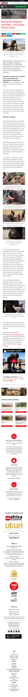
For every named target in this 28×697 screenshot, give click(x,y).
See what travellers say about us (14, 478)
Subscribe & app (14, 673)
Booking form (14, 667)
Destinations (14, 663)
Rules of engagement (14, 680)
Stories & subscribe (14, 671)
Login (14, 653)
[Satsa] (14, 596)
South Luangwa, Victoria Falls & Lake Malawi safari (6, 409)
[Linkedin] (19, 631)
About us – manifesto (14, 686)
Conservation (14, 676)
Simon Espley (17, 30)
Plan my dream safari (21, 6)
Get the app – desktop (14, 657)
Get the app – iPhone (14, 654)
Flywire (7, 468)
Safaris (14, 661)
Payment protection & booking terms (14, 669)
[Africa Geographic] (4, 3)
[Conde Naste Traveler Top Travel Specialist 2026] (14, 590)
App (14, 651)
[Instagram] (16, 631)
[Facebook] (9, 631)
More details (7, 411)
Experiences (14, 664)
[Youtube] (14, 631)
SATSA (12, 473)
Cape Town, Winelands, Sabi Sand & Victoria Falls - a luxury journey (21, 423)
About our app (14, 659)
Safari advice (14, 666)
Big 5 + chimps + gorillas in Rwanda (20, 409)
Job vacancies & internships (14, 689)
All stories (14, 674)
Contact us (14, 687)
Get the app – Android (14, 656)
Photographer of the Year (14, 677)
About (14, 682)
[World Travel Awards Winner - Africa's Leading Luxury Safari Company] (14, 580)
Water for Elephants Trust (16, 334)
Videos (14, 679)
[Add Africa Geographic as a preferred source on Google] (14, 638)
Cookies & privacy (14, 690)
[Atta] (14, 601)
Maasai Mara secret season (5, 422)
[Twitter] (11, 631)
